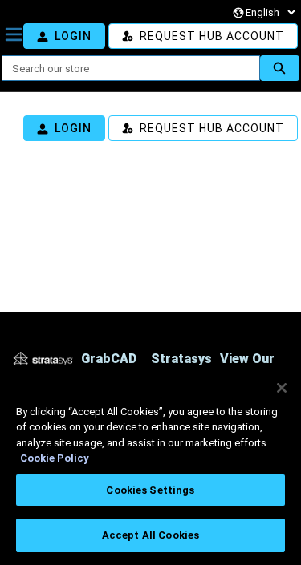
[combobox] (124, 68)
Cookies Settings (150, 490)
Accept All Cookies (150, 535)
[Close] (281, 388)
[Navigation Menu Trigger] (13, 34)
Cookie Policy (54, 458)
